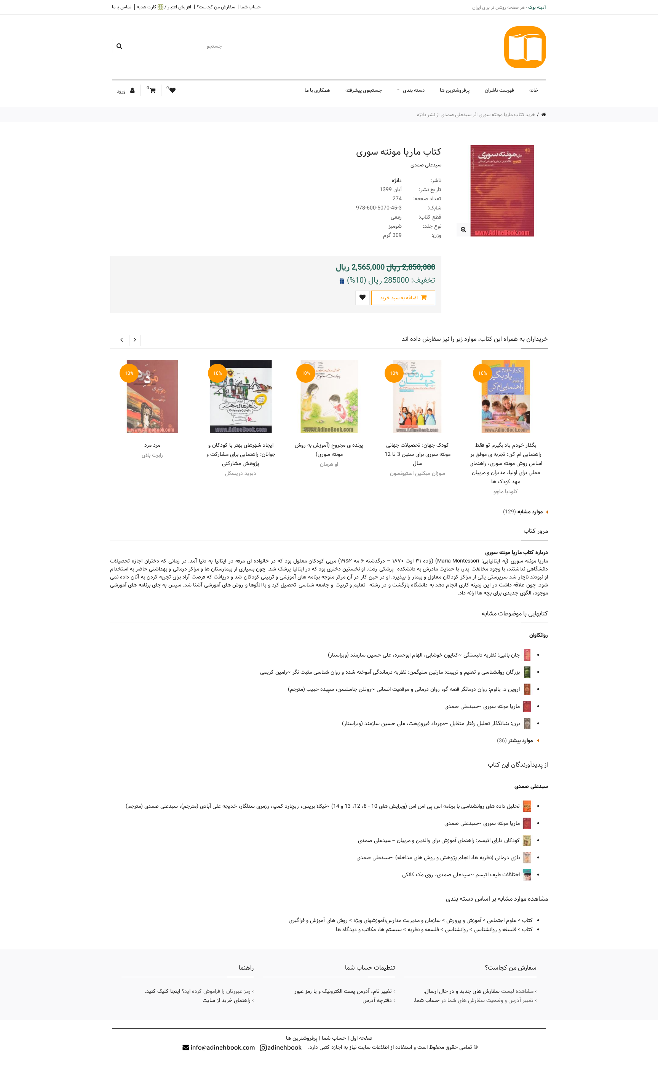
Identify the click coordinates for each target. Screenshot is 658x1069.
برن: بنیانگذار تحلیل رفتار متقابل (485, 723)
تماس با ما (121, 7)
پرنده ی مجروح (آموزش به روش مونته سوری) (329, 450)
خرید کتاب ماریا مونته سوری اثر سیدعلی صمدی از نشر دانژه (476, 114)
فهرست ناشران (499, 90)
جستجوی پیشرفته (363, 90)
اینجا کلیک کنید (163, 991)
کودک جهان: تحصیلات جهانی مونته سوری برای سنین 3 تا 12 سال (417, 454)
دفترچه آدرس (377, 1000)
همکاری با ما (317, 90)
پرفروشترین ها (455, 90)
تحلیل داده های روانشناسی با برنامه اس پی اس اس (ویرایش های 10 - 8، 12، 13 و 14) (426, 806)
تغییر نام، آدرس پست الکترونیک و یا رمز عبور (343, 991)
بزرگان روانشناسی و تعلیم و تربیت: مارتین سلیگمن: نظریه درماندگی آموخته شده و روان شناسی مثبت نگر (406, 672)
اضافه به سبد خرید (399, 298)
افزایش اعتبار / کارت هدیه (164, 7)
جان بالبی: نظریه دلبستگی (492, 655)
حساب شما (250, 7)
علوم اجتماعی (501, 920)
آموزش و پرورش (463, 920)
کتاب (527, 920)
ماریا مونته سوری (502, 706)
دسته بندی (414, 90)
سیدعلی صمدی (425, 165)
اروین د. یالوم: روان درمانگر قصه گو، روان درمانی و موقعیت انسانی (449, 689)
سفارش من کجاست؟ (215, 7)
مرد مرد (152, 445)
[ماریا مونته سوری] (463, 229)
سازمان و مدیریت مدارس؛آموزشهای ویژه (397, 920)
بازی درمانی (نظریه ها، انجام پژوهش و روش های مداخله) (458, 857)
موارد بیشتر (520, 740)
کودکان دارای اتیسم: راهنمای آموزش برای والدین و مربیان (459, 840)
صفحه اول (361, 1038)
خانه (533, 90)
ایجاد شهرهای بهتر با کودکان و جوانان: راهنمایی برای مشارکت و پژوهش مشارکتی (240, 454)
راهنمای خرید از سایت (227, 1000)
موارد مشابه (530, 511)
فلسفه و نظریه (423, 929)
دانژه (397, 180)
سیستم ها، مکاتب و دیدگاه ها (369, 929)
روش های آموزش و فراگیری (318, 920)
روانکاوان (538, 635)
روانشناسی (456, 929)
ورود (122, 91)
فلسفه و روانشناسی (495, 929)
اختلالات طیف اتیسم (498, 874)
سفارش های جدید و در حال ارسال (462, 991)
